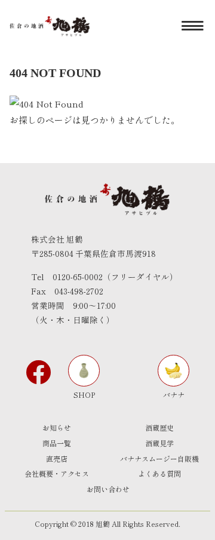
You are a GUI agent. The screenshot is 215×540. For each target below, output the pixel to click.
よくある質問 (159, 473)
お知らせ (56, 427)
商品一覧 (56, 443)
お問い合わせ (108, 489)
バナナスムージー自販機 (159, 458)
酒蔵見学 (159, 443)
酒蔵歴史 (159, 427)
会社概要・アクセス (56, 473)
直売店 (56, 458)
